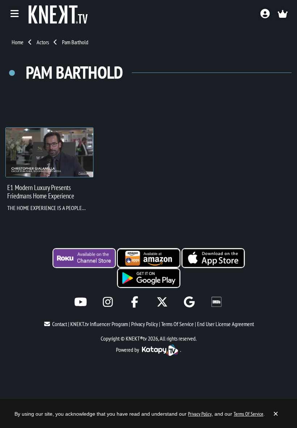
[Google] (189, 302)
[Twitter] (162, 302)
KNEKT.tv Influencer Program (99, 324)
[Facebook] (135, 302)
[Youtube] (81, 302)
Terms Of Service (177, 324)
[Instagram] (108, 302)
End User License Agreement (225, 324)
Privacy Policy (144, 324)
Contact (59, 324)
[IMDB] (216, 302)
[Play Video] (49, 152)
